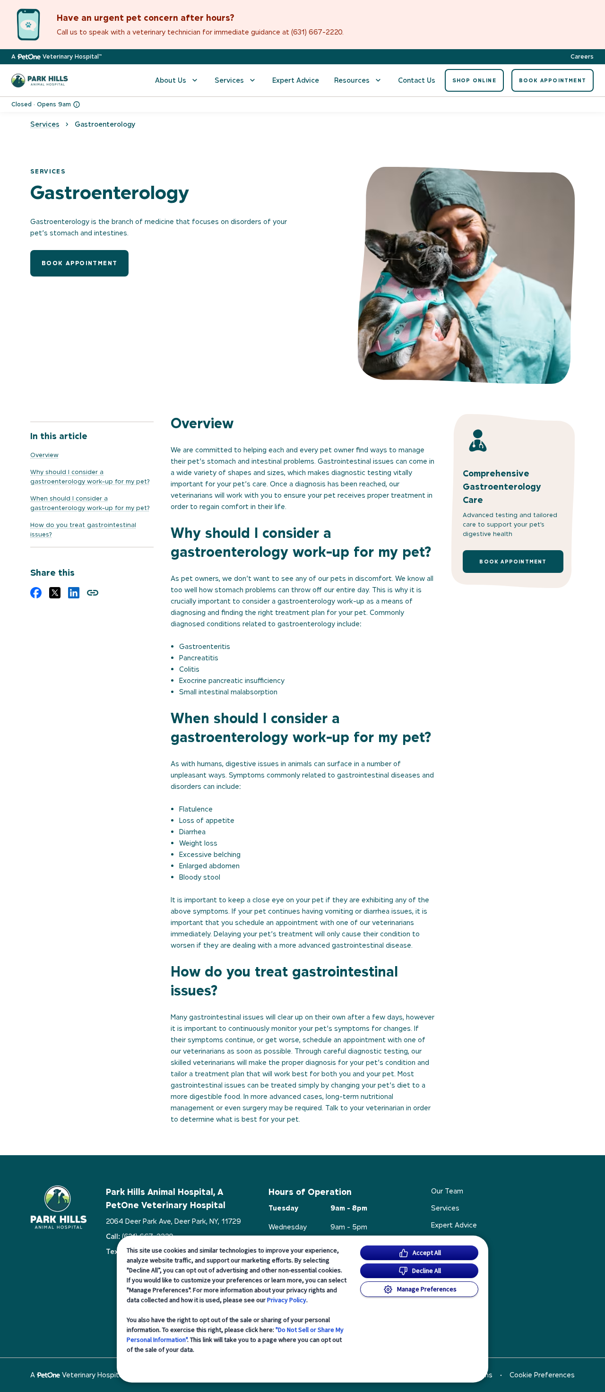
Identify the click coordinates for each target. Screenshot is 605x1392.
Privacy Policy (286, 1300)
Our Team (447, 1190)
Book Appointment (552, 80)
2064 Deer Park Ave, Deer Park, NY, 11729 (173, 1221)
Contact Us (416, 80)
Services (229, 80)
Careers (582, 57)
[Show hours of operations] (76, 104)
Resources (352, 80)
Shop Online (474, 80)
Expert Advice (295, 80)
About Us (170, 80)
